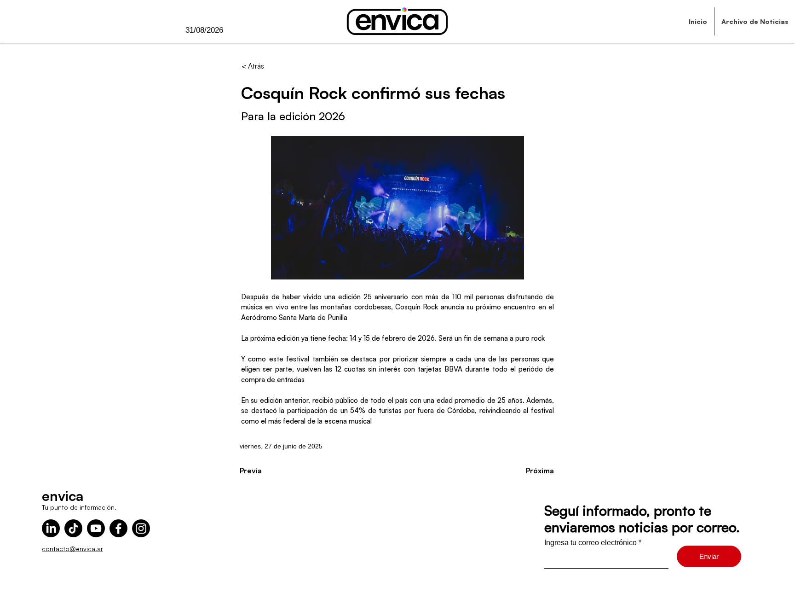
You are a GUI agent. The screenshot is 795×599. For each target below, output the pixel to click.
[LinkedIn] (51, 528)
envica (62, 495)
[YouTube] (96, 528)
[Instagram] (141, 528)
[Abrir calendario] (242, 30)
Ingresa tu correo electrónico (590, 543)
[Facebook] (118, 528)
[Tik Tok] (73, 528)
